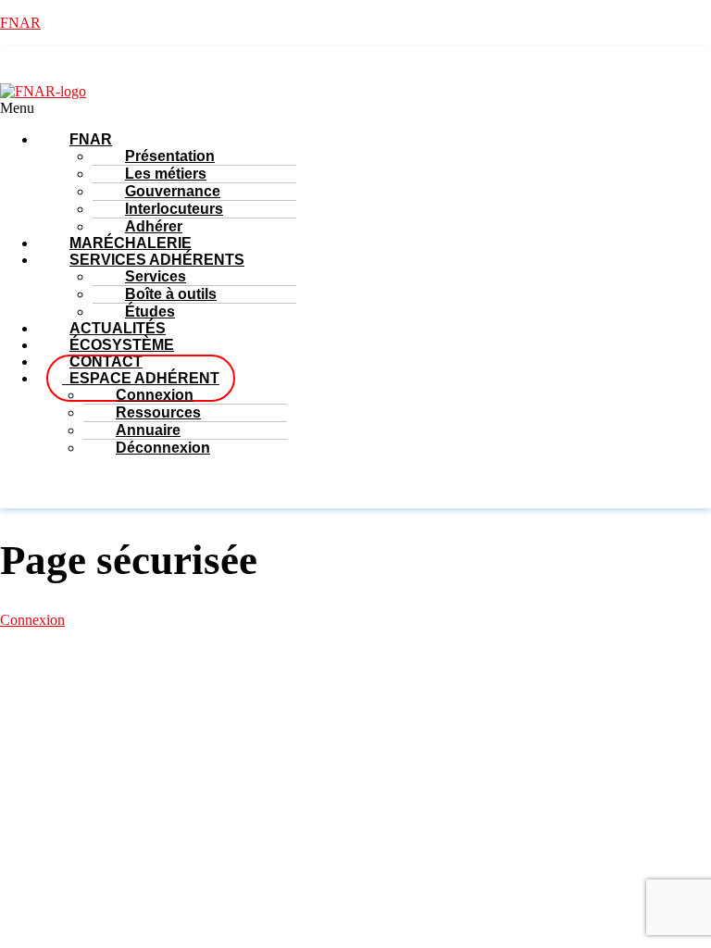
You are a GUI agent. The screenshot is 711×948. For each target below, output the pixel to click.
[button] (287, 108)
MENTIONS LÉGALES (106, 696)
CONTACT (532, 712)
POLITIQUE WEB (251, 696)
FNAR (20, 23)
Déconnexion (163, 447)
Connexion (32, 620)
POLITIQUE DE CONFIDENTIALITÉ (440, 696)
